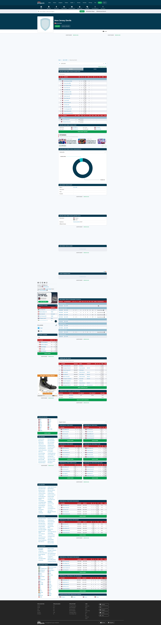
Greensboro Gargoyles (42, 529)
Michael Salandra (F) (65, 438)
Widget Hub (87, 605)
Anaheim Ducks (41, 439)
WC (40, 593)
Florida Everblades (41, 526)
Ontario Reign (50, 491)
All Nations (39, 613)
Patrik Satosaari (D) (42, 316)
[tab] (70, 69)
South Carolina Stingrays (50, 530)
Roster (71, 69)
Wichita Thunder (51, 541)
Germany (39, 612)
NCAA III (50, 585)
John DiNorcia (75, 127)
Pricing (90, 2)
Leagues (60, 2)
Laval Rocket (40, 512)
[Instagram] (42, 282)
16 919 (105, 31)
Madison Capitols (51, 548)
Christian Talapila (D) (66, 380)
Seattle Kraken (50, 450)
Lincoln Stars (40, 560)
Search (82, 11)
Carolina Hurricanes (42, 445)
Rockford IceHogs (51, 496)
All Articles (62, 145)
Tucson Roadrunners (51, 508)
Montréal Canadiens (42, 461)
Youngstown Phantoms (52, 561)
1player (74, 596)
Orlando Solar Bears (51, 521)
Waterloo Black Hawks (52, 559)
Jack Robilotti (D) (67, 89)
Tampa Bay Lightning (51, 453)
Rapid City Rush (50, 523)
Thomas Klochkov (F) (66, 452)
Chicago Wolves (41, 494)
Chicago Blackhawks (42, 446)
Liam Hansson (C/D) (67, 94)
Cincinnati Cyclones (42, 524)
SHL (50, 424)
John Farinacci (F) (65, 435)
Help (86, 609)
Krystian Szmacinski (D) (68, 113)
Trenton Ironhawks (51, 534)
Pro (95, 2)
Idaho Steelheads (41, 533)
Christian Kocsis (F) (90, 438)
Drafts (71, 2)
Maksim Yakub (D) (66, 376)
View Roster (71, 395)
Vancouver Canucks (51, 457)
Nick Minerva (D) (90, 454)
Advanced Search (102, 11)
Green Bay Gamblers (42, 558)
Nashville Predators (41, 462)
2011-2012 (61, 327)
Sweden (38, 605)
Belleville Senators (41, 490)
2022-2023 (61, 314)
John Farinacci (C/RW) (68, 81)
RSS (86, 615)
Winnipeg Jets (50, 462)
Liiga (50, 425)
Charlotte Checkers (41, 493)
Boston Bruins (41, 440)
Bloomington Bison (41, 523)
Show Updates (65, 26)
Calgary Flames (41, 443)
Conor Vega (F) (64, 473)
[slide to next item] (106, 146)
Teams (54, 2)
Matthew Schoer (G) (66, 121)
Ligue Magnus (51, 570)
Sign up (99, 2)
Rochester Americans (51, 494)
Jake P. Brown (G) (66, 119)
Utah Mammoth (50, 456)
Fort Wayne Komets (41, 528)
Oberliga (41, 592)
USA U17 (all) (81, 385)
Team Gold (81, 378)
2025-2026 (61, 305)
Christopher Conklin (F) (67, 378)
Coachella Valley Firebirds (41, 498)
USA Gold (81, 380)
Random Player (91, 11)
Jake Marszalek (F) (67, 106)
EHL (40, 578)
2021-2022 (61, 317)
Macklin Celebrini (44, 344)
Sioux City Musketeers (52, 553)
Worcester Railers (51, 542)
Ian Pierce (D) (66, 104)
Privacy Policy (87, 610)
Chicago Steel (40, 551)
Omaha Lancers (50, 551)
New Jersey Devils (51, 439)
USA (38, 609)
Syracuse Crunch (51, 503)
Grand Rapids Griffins (42, 502)
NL (49, 427)
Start (59, 60)
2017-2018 (61, 325)
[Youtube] (44, 282)
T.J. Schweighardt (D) (68, 109)
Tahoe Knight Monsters (52, 531)
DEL (40, 589)
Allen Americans (41, 520)
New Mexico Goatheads (52, 518)
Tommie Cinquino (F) (66, 370)
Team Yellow (81, 374)
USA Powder (81, 370)
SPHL (41, 424)
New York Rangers (51, 442)
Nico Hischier (43, 351)
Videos (66, 2)
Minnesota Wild (41, 459)
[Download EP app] (47, 297)
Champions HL (42, 579)
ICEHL (41, 596)
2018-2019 (61, 321)
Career (86, 618)
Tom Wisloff (98, 127)
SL (40, 587)
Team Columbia (82, 368)
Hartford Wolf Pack (41, 505)
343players (63, 596)
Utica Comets (50, 510)
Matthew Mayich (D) (43, 311)
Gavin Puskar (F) (67, 87)
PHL (50, 576)
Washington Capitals (51, 461)
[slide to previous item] (103, 146)
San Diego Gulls (50, 498)
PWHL (50, 595)
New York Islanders (51, 440)
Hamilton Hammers (41, 503)
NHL (40, 419)
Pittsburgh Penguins (51, 446)
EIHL (50, 571)
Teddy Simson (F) (90, 450)
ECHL (41, 422)
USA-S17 (88, 372)
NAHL (50, 421)
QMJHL (41, 430)
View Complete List (83, 387)
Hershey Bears (41, 509)
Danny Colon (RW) (67, 83)
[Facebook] (38, 282)
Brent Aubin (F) (42, 314)
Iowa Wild (40, 511)
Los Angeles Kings (41, 457)
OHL (40, 429)
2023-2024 (61, 312)
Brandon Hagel (48, 289)
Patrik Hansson (75, 129)
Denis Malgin (43, 346)
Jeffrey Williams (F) (65, 429)
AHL (40, 421)
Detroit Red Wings (41, 453)
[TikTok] (47, 282)
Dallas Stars (40, 451)
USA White (81, 365)
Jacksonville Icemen (42, 537)
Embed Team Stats (102, 66)
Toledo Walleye (50, 533)
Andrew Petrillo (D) (90, 456)
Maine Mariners (41, 541)
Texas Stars (50, 505)
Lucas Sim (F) (66, 100)
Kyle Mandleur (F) (90, 448)
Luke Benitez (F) (90, 473)
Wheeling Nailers (51, 539)
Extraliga (50, 429)
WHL (41, 427)
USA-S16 (88, 368)
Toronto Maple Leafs (51, 454)
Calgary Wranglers (41, 491)
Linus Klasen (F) (42, 309)
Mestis (41, 574)
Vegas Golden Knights (52, 459)
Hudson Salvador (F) (65, 454)
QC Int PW (59, 23)
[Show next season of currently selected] (106, 63)
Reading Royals (50, 524)
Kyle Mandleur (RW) (67, 91)
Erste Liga (51, 574)
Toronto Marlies (50, 506)
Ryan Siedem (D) (67, 98)
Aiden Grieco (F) (67, 96)
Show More (47, 353)
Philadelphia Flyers (51, 445)
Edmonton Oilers (41, 454)
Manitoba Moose (51, 488)
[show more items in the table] (56, 321)
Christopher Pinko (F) (67, 368)
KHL (50, 422)
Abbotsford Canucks (42, 487)
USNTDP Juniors (50, 558)
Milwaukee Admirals (51, 490)
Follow (57, 26)
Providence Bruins (51, 493)
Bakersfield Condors (42, 488)
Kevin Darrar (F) (65, 433)
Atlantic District (82, 372)
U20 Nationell (42, 570)
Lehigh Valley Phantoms (52, 487)
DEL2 (52, 318)
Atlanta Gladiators (41, 521)
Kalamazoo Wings (41, 538)
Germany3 (53, 314)
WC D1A (41, 595)
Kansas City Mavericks (42, 540)
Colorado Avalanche (42, 448)
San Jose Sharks (50, 448)
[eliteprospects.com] (40, 2)
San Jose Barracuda (51, 499)
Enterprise (87, 617)
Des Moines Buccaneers (42, 552)
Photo (86, 612)
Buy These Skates (46, 393)
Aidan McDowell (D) (67, 111)
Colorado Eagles (41, 500)
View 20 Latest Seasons (83, 399)
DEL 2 (41, 590)
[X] (40, 282)
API (85, 613)
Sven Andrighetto (44, 342)
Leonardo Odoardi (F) (66, 365)
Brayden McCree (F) (90, 475)
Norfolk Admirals (51, 520)
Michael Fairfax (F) (67, 102)
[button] (103, 7)
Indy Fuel (40, 535)
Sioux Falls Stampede (51, 554)
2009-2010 (61, 336)
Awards (84, 2)
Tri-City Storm (50, 556)
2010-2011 (61, 332)
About (86, 607)
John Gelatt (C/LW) (67, 85)
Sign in (104, 2)
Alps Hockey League (52, 567)
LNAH (50, 587)
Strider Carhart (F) (66, 382)
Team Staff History (83, 131)
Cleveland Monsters (42, 496)
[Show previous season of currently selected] (60, 63)
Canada (38, 607)
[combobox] (61, 11)
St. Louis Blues (50, 451)
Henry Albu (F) (65, 374)
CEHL (50, 573)
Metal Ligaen (42, 576)
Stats (49, 2)
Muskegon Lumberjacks (52, 550)
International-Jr (90, 385)
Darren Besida (98, 129)
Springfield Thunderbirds (50, 502)
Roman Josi (43, 349)
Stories (78, 2)
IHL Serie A (51, 568)
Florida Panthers (41, 456)
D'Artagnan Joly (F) (42, 318)
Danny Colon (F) (65, 475)
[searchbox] (61, 11)
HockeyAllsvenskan (43, 568)
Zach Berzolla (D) (90, 452)
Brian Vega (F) (65, 372)
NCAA (52, 311)
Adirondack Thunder (42, 518)
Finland (38, 610)
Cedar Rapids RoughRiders (40, 549)
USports (50, 589)
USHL (50, 419)
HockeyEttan (53, 309)
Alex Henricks (46, 286)
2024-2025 (61, 310)
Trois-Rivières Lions (51, 536)
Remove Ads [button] (117, 35)
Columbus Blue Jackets (42, 450)
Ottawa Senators (51, 443)
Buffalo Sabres (41, 442)
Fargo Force (40, 557)
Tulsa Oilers (50, 538)
